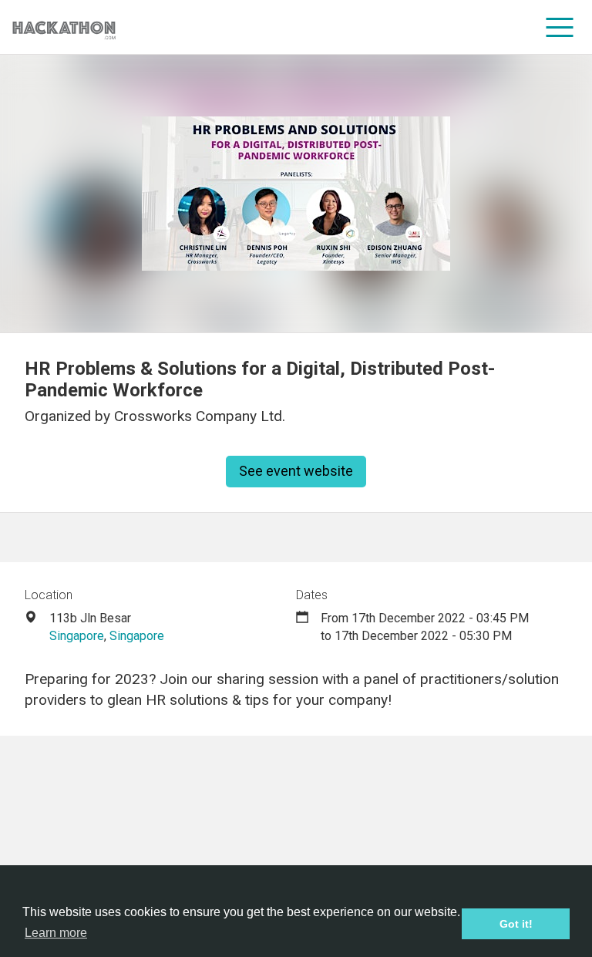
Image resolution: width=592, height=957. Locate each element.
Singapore (76, 635)
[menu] (560, 27)
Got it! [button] (516, 924)
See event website (296, 471)
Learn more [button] (56, 932)
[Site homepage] (64, 27)
